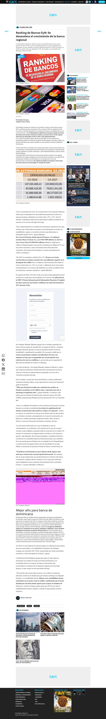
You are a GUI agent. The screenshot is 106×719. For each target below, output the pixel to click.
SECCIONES (19, 690)
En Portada (74, 75)
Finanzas (36, 606)
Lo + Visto (73, 142)
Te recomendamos (76, 229)
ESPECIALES (39, 690)
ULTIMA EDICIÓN (75, 232)
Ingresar (101, 1)
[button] (3, 355)
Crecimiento (20, 606)
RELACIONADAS (24, 610)
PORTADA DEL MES (60, 690)
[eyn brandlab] (75, 167)
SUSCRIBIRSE (78, 258)
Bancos (29, 606)
